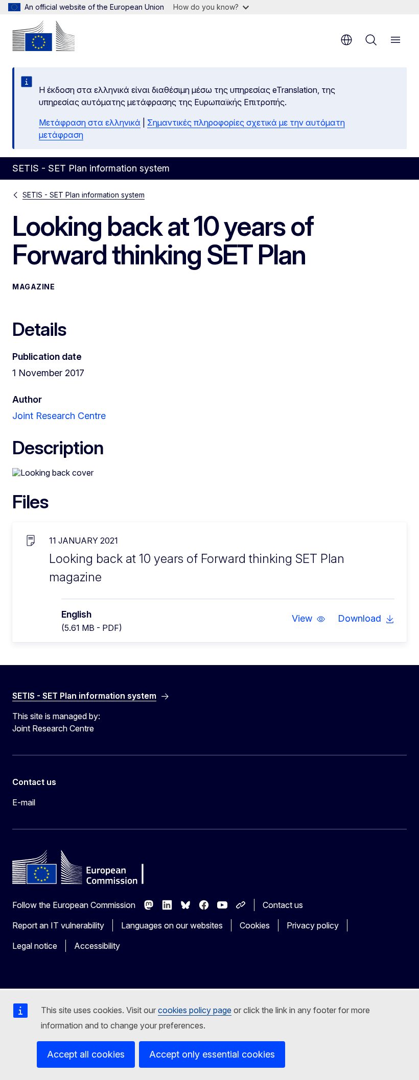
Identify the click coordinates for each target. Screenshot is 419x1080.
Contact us (283, 905)
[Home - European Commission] (43, 35)
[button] (308, 618)
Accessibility (97, 946)
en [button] (346, 40)
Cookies (255, 925)
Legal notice (34, 946)
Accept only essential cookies (212, 1054)
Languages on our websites (172, 925)
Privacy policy (313, 925)
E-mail (23, 802)
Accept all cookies (86, 1054)
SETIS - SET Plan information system (83, 194)
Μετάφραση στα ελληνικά (90, 122)
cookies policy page (194, 1010)
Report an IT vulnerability (58, 925)
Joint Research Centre (59, 415)
